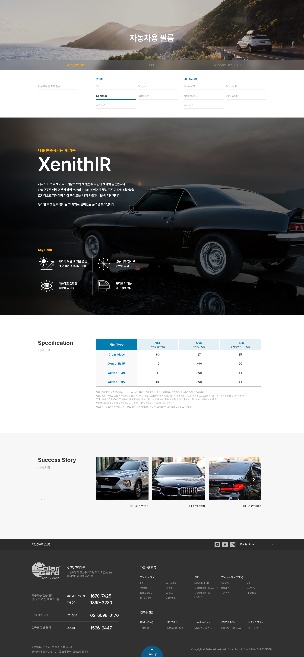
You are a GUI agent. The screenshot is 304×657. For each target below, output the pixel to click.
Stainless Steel (175, 627)
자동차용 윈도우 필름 (49, 86)
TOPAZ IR (226, 593)
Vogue (142, 86)
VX (248, 583)
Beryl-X (225, 587)
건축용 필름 (147, 612)
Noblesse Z (190, 95)
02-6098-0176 (104, 615)
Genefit (225, 583)
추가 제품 (101, 105)
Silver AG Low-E (203, 627)
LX (97, 86)
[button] (253, 479)
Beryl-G (251, 587)
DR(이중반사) (146, 622)
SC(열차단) (172, 622)
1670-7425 (100, 596)
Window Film (76, 65)
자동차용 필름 (148, 567)
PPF (152, 65)
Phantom (251, 593)
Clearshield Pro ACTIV (206, 587)
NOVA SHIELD (201, 583)
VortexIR (231, 86)
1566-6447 (101, 628)
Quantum (143, 95)
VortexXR (189, 86)
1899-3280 (101, 603)
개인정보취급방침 (41, 544)
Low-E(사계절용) (202, 622)
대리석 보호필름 (255, 622)
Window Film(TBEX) (228, 65)
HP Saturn (232, 95)
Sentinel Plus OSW (231, 627)
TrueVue (144, 627)
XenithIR (101, 95)
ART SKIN (253, 627)
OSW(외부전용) (229, 622)
